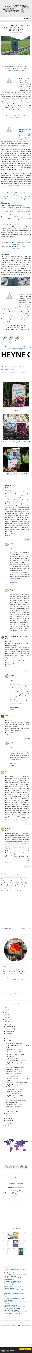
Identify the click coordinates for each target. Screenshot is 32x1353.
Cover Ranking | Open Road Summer (16, 1082)
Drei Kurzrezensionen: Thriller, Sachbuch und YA (13, 1278)
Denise (12, 544)
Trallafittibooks (9, 1273)
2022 (6, 1007)
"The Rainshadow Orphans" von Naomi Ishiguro (15, 1270)
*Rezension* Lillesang (12, 1109)
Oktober (8, 1031)
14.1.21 (11, 592)
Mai (7, 1113)
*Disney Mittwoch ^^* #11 (14, 1071)
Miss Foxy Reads (9, 1288)
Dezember (9, 1026)
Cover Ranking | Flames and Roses (16, 1061)
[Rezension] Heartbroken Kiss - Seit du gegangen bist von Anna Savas (15, 1307)
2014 (6, 1125)
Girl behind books (10, 1285)
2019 (6, 1015)
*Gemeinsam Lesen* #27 (13, 1107)
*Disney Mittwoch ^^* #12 (14, 1049)
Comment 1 (8, 772)
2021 (6, 1010)
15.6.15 (11, 545)
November (9, 1029)
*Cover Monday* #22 (12, 1093)
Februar (8, 1120)
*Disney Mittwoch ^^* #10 (14, 1089)
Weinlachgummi (10, 716)
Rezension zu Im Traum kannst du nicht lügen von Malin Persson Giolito (15, 1312)
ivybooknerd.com (10, 1276)
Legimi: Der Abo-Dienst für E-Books (14, 1298)
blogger (12, 590)
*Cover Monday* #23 (12, 1076)
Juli (7, 1038)
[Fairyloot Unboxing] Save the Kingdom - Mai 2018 (15, 1302)
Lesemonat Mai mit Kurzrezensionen (15, 1274)
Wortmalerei (8, 1297)
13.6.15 (6, 487)
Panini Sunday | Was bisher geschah (14, 1289)
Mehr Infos (6, 1351)
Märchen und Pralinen (11, 1310)
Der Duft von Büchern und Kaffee (16, 636)
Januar (8, 1123)
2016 (6, 1022)
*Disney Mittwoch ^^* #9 (14, 1104)
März (7, 1118)
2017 (6, 1019)
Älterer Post (25, 928)
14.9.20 (7, 773)
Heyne (12, 368)
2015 (6, 1024)
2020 (6, 1012)
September (9, 1033)
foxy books (7, 1292)
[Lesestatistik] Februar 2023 (12, 1283)
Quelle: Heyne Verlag (5, 112)
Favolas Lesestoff (10, 1268)
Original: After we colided (16, 70)
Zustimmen (25, 1349)
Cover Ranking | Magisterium (14, 1043)
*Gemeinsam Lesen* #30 (13, 1052)
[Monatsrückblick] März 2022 (12, 1286)
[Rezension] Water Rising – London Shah (14, 1293)
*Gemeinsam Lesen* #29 (13, 1074)
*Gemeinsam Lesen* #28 (13, 1091)
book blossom (8, 1300)
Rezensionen (19, 368)
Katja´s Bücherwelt (10, 1305)
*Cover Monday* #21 (12, 1111)
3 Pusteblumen (11, 366)
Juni (7, 1041)
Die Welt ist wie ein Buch (12, 1281)
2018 (6, 1017)
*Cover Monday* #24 (12, 1058)
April (7, 1116)
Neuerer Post (7, 928)
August (8, 1036)
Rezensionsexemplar (7, 369)
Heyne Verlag (13, 66)
